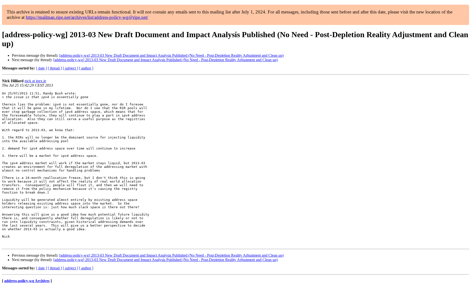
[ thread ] (55, 68)
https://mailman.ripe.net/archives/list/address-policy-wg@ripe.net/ (87, 17)
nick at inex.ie (35, 81)
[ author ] (86, 68)
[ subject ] (70, 68)
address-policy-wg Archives (27, 281)
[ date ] (41, 68)
